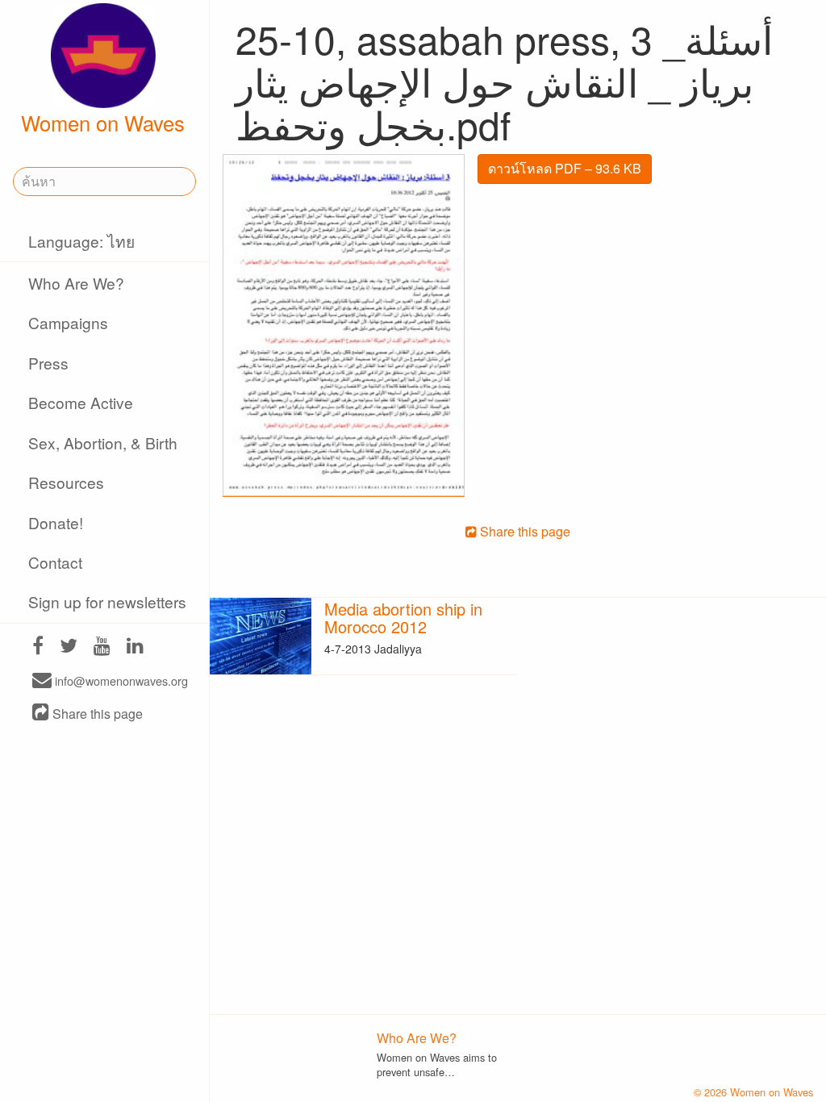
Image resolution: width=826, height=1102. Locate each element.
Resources (66, 482)
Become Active (80, 402)
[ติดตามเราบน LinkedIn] (135, 647)
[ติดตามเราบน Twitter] (68, 647)
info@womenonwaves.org (120, 681)
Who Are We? (76, 283)
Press (48, 363)
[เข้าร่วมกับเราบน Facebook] (38, 647)
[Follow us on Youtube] (102, 647)
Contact (55, 562)
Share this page (96, 713)
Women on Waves (103, 122)
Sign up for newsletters (107, 601)
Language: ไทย (81, 241)
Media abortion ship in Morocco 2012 (403, 617)
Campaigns (68, 322)
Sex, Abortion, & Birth (102, 442)
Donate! (55, 522)
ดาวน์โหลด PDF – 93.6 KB (564, 168)
